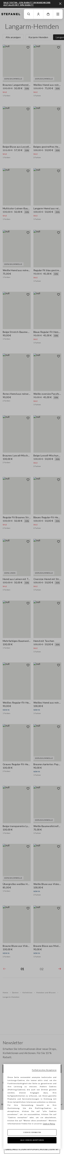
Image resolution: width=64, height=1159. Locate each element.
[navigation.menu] (58, 14)
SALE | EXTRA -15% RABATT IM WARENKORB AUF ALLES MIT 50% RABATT (27, 3)
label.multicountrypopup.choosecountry (32, 1149)
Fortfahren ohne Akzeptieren (44, 1070)
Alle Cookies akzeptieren (32, 1140)
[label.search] (28, 14)
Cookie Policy (49, 1124)
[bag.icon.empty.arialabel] (48, 14)
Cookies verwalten (32, 1132)
